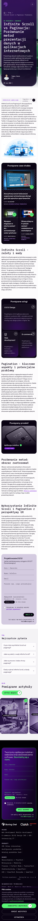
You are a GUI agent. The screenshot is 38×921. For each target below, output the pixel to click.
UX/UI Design (17, 835)
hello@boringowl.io (27, 621)
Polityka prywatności (9, 877)
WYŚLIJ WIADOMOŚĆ (23, 810)
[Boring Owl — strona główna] (6, 4)
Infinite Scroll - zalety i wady (10, 100)
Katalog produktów (9, 852)
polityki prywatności (13, 609)
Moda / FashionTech (26, 866)
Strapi (4, 887)
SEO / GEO (27, 835)
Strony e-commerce (30, 491)
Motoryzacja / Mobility (11, 863)
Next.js (10, 887)
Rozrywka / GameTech (24, 872)
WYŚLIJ (28, 614)
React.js (18, 887)
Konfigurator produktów (11, 849)
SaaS (19, 852)
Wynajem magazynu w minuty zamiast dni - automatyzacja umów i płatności (10, 227)
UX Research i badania (12, 21)
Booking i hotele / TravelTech (18, 204)
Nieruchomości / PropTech (12, 860)
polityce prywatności (17, 901)
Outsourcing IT (8, 838)
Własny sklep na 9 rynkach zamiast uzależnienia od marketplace (27, 226)
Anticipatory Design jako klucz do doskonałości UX (13, 720)
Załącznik (14, 597)
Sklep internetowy (13, 846)
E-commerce (6, 835)
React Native (27, 887)
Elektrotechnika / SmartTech (14, 869)
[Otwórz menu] (32, 4)
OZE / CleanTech (8, 872)
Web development (8, 832)
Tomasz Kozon (15, 76)
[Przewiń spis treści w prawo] (33, 100)
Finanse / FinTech (9, 866)
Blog (9, 12)
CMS (3, 846)
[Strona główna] (4, 13)
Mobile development (24, 832)
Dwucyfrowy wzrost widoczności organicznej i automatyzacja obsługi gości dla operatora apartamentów (17, 196)
